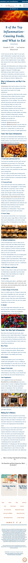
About (10, 502)
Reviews (22, 506)
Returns (21, 553)
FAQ (5, 506)
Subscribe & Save (21, 513)
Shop (3, 502)
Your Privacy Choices (11, 554)
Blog (17, 502)
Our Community (7, 509)
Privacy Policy (17, 553)
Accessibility (18, 554)
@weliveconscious (12, 122)
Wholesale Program (19, 509)
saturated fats (7, 165)
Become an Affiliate (8, 513)
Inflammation (4, 86)
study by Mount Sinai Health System (11, 196)
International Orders (8, 517)
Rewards (24, 502)
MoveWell (14, 382)
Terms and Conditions (9, 553)
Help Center (13, 506)
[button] (16, 5)
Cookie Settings (20, 517)
